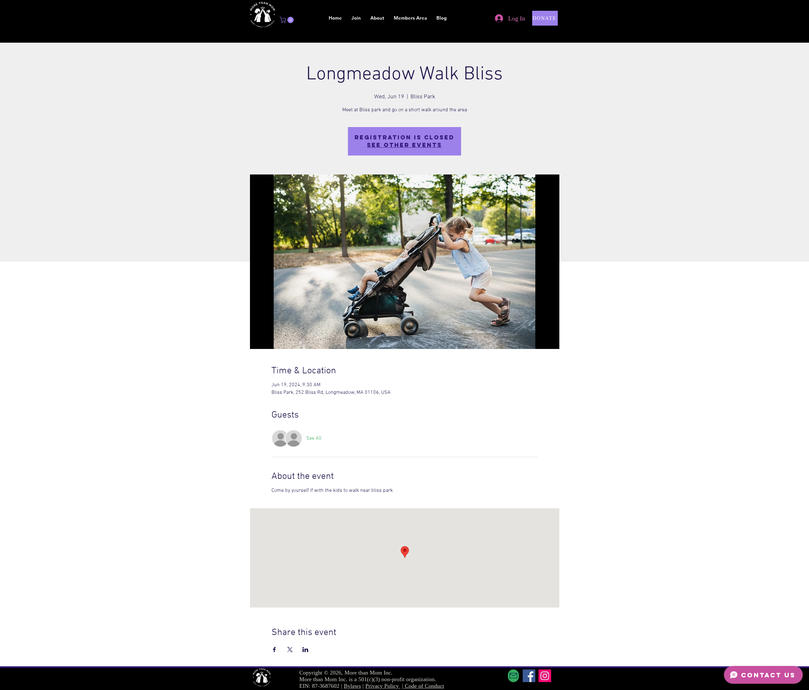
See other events (404, 145)
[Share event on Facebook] (274, 649)
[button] (287, 20)
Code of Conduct (424, 686)
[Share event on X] (290, 649)
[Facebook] (529, 675)
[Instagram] (544, 675)
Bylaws (352, 686)
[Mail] (513, 675)
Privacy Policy (382, 686)
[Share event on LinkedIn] (305, 649)
